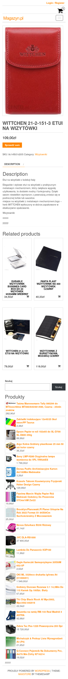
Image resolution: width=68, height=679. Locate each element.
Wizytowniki (41, 154)
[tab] (13, 164)
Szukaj (8, 381)
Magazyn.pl (13, 18)
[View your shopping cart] (60, 11)
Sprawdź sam (12, 145)
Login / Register (55, 2)
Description (12, 164)
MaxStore (24, 674)
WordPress (42, 670)
